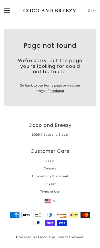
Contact (50, 168)
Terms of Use (50, 191)
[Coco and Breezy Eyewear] (50, 10)
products (56, 91)
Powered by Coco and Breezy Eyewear (50, 237)
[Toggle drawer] (7, 10)
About (50, 161)
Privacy (50, 184)
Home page (53, 85)
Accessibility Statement (50, 176)
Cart (92, 10)
